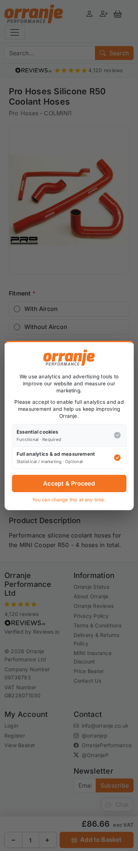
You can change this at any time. (69, 499)
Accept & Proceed (69, 483)
